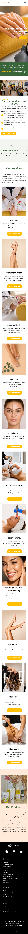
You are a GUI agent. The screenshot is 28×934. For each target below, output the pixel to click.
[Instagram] (14, 851)
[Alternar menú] (25, 3)
